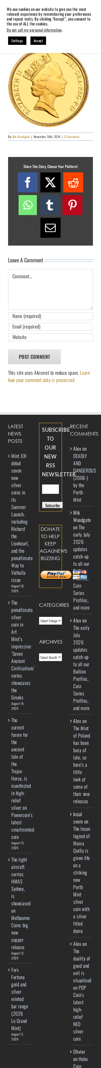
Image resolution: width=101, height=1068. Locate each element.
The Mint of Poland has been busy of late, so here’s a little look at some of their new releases (81, 765)
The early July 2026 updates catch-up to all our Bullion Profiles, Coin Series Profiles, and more (81, 567)
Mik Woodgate (21, 136)
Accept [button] (38, 40)
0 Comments (72, 136)
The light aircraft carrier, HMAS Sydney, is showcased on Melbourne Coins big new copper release (19, 903)
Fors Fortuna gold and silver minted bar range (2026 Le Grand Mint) (19, 999)
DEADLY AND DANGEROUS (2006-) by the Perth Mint (84, 477)
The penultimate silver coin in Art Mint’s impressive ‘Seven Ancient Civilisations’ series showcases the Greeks (19, 650)
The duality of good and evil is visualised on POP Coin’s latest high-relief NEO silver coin (82, 995)
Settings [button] (17, 40)
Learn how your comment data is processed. (49, 376)
